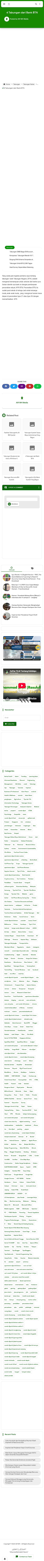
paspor (27, 1129)
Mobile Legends (9, 1209)
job (27, 1292)
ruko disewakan (21, 1053)
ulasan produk (8, 1375)
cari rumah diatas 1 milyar (28, 1273)
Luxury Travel (32, 920)
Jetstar (14, 989)
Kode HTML (15, 1190)
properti (13, 810)
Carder (37, 1155)
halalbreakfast (8, 1125)
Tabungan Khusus (18, 966)
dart (36, 837)
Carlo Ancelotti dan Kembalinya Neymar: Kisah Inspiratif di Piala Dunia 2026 (20, 1441)
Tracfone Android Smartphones (22, 909)
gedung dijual (22, 1288)
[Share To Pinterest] (29, 386)
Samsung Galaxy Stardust (12, 1231)
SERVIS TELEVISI (9, 1098)
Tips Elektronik (8, 1254)
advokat (11, 1262)
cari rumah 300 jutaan (11, 1117)
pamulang (7, 1303)
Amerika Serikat (9, 1064)
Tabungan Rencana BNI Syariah (11, 478)
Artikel (6, 1144)
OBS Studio (25, 1209)
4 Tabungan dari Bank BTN (32, 457)
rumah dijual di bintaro (11, 920)
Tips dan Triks (15, 894)
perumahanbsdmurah (25, 1011)
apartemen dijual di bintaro (12, 1265)
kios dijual (12, 1129)
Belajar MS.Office (29, 1144)
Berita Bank (33, 860)
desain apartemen (25, 1281)
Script (34, 1231)
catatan (6, 1277)
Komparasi (22, 989)
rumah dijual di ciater (29, 1330)
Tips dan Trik (27, 799)
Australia (25, 954)
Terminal (7, 1250)
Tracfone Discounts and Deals (23, 901)
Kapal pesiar (20, 1087)
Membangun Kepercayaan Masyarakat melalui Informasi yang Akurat (20, 1466)
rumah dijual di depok (27, 977)
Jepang (6, 1190)
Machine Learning (15, 1201)
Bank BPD (27, 1023)
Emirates (20, 958)
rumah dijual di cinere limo (12, 1334)
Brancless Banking (21, 886)
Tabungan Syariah (27, 863)
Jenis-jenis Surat (31, 1186)
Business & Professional (11, 791)
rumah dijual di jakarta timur (12, 1345)
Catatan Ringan (9, 936)
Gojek (24, 1076)
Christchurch (8, 985)
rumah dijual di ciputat (11, 977)
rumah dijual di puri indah (12, 1356)
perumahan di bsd (27, 1303)
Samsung (7, 890)
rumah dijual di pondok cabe (20, 951)
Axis (20, 1144)
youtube (23, 920)
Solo (18, 1243)
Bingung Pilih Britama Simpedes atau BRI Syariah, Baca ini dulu (23, 259)
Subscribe (10, 724)
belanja (6, 1000)
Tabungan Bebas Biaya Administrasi (15, 837)
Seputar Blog (24, 939)
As (14, 844)
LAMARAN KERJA (9, 1193)
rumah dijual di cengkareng (12, 1330)
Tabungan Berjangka (10, 943)
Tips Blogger (16, 1250)
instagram (36, 947)
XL (5, 1262)
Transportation (23, 943)
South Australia (18, 996)
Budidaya (23, 1072)
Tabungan (12, 788)
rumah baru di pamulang (11, 1133)
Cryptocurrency (9, 879)
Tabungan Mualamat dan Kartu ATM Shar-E (12, 457)
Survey (23, 1102)
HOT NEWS (20, 1178)
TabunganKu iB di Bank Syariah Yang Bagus (32, 478)
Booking (26, 1152)
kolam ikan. (16, 1296)
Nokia (15, 917)
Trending (23, 776)
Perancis (15, 939)
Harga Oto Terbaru (31, 958)
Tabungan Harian (26, 803)
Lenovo (6, 992)
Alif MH (17, 1544)
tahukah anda (28, 1019)
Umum (31, 837)
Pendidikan (7, 882)
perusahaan (8, 1307)
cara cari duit (27, 1265)
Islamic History (31, 985)
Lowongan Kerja (32, 1197)
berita (6, 810)
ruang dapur (8, 1311)
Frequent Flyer (19, 985)
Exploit (28, 1167)
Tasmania (7, 909)
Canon (31, 932)
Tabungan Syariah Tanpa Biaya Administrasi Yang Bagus (32, 435)
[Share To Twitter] (14, 386)
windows (28, 822)
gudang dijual (32, 1288)
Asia (34, 825)
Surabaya (23, 924)
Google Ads (29, 1174)
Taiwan (29, 1106)
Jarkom (30, 1030)
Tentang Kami (31, 966)
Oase (25, 1091)
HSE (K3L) (18, 784)
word (24, 1061)
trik (22, 822)
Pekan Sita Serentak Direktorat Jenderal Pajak (20, 1460)
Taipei (23, 1106)
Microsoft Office (27, 1205)
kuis (5, 1300)
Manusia (29, 1087)
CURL (30, 1155)
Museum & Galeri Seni (24, 992)
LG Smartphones (9, 1197)
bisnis (32, 917)
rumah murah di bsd (10, 1364)
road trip (20, 973)
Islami (16, 776)
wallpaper (19, 905)
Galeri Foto (29, 1026)
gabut (6, 1288)
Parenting (22, 1212)
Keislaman (7, 917)
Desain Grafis (20, 936)
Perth (21, 1095)
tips (5, 788)
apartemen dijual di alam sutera (14, 856)
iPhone (36, 1125)
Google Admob (18, 1174)
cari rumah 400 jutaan (22, 1004)
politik (21, 1307)
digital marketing (25, 1121)
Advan (31, 1061)
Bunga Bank (22, 1155)
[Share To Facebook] (6, 386)
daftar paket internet (10, 1281)
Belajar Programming (10, 1148)
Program (29, 1216)
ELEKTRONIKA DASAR (10, 1167)
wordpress (7, 981)
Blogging (35, 981)
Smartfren (7, 996)
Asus (28, 981)
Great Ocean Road (10, 1080)
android (33, 791)
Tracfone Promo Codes (21, 852)
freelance (34, 1284)
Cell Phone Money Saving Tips (20, 898)
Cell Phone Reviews (23, 867)
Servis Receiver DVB (32, 1239)
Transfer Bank (18, 882)
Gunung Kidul (22, 1080)
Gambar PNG (16, 1171)
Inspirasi (28, 788)
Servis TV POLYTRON (10, 1038)
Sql (13, 1246)
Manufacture (18, 962)
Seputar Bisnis (18, 1235)
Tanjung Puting (8, 1110)
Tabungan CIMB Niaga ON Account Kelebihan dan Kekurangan (23, 252)
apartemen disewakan (32, 996)
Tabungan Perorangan (11, 807)
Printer (16, 924)
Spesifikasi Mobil (9, 1042)
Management (8, 784)
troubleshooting (9, 954)
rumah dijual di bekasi (28, 1133)
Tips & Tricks (21, 871)
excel (34, 1121)
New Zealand (28, 962)
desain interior (8, 905)
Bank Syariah (26, 875)
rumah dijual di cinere (10, 1057)
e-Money (22, 1008)
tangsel (17, 1372)
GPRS (34, 1167)
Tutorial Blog (8, 970)
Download (30, 936)
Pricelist (34, 1095)
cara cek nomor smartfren (25, 1269)
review (14, 848)
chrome (34, 1004)
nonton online (32, 1300)
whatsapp (18, 1061)
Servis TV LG (28, 1098)
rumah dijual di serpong (27, 1057)
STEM (30, 810)
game (31, 894)
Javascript (21, 818)
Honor (15, 1182)
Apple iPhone (33, 1140)
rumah (16, 1311)
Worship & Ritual (9, 947)
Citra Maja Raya (25, 1159)
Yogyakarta (20, 947)
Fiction (34, 898)
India (19, 1083)
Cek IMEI (7, 1159)
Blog (5, 1152)
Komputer (31, 989)
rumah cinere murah (27, 1311)
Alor (5, 1140)
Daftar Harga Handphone (22, 1163)
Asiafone (13, 1144)
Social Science (23, 917)
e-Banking (24, 860)
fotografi (27, 882)
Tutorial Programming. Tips (24, 1254)
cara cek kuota (30, 1000)
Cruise (15, 1026)
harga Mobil (15, 1049)
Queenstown (33, 1220)
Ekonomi (22, 780)
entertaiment (19, 1284)
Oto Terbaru (8, 901)
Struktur (26, 1246)
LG (26, 1193)
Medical (36, 807)
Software (34, 939)
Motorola (18, 1091)
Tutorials (20, 788)
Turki (35, 1110)
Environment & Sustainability (27, 848)
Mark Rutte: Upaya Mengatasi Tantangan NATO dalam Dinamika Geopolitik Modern (20, 1454)
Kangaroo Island (9, 1087)
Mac (5, 1201)
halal (5, 973)
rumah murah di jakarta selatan (28, 1364)
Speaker (6, 1246)
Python (24, 1220)
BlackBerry (7, 1072)
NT (37, 936)
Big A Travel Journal (26, 1068)
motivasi (7, 1011)
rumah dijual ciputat (32, 1318)
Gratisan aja (32, 1076)
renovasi (36, 1307)
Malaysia (33, 886)
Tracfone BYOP (26, 1110)
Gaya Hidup (26, 1171)
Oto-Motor (7, 852)
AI (26, 1136)
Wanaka (17, 1114)
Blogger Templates (15, 1152)
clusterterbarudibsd (10, 1008)
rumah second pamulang (11, 1368)
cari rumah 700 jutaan (11, 1273)
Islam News (28, 795)
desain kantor (8, 1284)
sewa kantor (8, 1061)
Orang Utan (7, 1095)
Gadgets (7, 1171)
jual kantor (34, 1292)
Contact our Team (24, 1556)
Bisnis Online (22, 932)
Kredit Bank (24, 1190)
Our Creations (21, 879)
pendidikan (16, 1303)
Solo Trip (24, 1243)
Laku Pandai (20, 1197)
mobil (25, 784)
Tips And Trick (17, 890)
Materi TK (7, 1205)
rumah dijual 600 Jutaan (11, 1015)
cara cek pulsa (8, 1004)
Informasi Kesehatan (10, 780)
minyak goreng (20, 1300)
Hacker (28, 1178)
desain (28, 947)
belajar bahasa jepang (29, 1114)
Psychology (7, 814)
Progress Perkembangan (11, 1220)
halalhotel (28, 1125)
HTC (30, 1080)
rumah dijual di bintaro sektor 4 (13, 1322)
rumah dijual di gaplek (29, 1334)
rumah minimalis (9, 1360)
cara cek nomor (9, 1269)
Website (24, 894)
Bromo (6, 1155)
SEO (36, 962)
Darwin (13, 958)
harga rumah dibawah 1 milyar (21, 928)
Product (6, 822)
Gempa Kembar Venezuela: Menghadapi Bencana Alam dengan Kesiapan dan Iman (21, 1473)
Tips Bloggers (26, 1250)
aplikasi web (31, 818)
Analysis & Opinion (26, 807)
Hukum (22, 1182)
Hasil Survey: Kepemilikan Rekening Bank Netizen (23, 267)
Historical (20, 844)
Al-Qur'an (27, 905)
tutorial (20, 795)
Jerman (6, 989)
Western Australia (33, 1258)
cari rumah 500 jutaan (27, 1117)
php (15, 1307)
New (23, 1034)
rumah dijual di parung (11, 1353)
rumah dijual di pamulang (12, 875)
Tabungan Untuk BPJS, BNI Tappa (21, 263)
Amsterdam (28, 1064)
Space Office (34, 1243)
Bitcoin (34, 1148)
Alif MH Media (22, 403)
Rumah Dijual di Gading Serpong (23, 1224)
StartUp (18, 1246)
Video (16, 1258)
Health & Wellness (9, 795)
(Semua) (20, 1136)
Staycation (15, 1102)
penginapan (7, 799)
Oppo (31, 1091)
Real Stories (8, 833)
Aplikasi (24, 1140)
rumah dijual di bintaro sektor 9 (13, 1326)
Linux (13, 992)
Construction (8, 1163)
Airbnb (14, 932)
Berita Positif (8, 776)
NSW (17, 1209)
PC (5, 1212)
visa (37, 977)
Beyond (14, 1068)
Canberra (32, 1072)
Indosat (6, 1186)
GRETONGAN (16, 1076)
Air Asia (6, 932)
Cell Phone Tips (9, 863)
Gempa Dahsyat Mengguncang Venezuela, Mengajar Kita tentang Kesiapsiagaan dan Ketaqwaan (19, 1481)
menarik (6, 951)
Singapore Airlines (25, 1038)
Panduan (30, 879)
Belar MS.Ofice (24, 1148)
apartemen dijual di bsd (11, 860)
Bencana (7, 1068)
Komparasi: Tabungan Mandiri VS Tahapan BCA (23, 255)
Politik (27, 1095)
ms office (13, 973)
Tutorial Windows (20, 970)
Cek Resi (14, 1159)
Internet (22, 829)
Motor (30, 829)
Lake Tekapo (15, 1034)
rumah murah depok (23, 1360)
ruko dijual (32, 1049)
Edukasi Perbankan (26, 841)
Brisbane (34, 1152)
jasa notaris (7, 1292)
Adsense (21, 981)
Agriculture (17, 799)
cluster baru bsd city (10, 1121)
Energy (6, 894)
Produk (35, 905)
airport (18, 1262)
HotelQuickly (22, 1030)
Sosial (6, 829)
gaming (13, 1288)
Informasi (14, 1186)
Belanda (33, 954)
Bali (38, 913)
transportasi (14, 841)
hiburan (24, 1049)
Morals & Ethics (30, 844)
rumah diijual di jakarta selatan (13, 1318)
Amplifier (19, 1064)
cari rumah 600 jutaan (11, 1045)
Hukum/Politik (30, 1182)
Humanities (14, 829)
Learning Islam (33, 776)
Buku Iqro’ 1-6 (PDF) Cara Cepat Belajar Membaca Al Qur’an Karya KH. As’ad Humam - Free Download (25, 587)
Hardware (7, 1182)
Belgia (6, 958)
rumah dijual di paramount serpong (15, 1349)
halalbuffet (19, 1125)
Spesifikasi (7, 966)
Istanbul (26, 1083)
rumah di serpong (9, 1315)
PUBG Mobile (13, 1212)
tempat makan (26, 1372)
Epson (22, 1167)
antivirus (25, 1262)
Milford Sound (8, 1091)
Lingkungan (26, 825)
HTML (36, 1080)
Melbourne (7, 924)
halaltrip (6, 1049)
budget (32, 1042)
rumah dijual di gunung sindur (13, 1337)
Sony (35, 1098)
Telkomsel (7, 844)
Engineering (31, 780)
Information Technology (11, 803)
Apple (18, 954)
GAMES (6, 1076)
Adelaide (7, 1023)
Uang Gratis (8, 1258)
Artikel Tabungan (29, 913)
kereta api (7, 1296)
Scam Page (26, 1231)
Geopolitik (17, 814)
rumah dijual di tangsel (29, 1356)
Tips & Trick (32, 924)
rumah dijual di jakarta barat (12, 1019)
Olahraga (7, 939)
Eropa (18, 863)
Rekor (9, 1224)
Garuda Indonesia (9, 1030)
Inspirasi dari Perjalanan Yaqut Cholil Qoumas (20, 1448)
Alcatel (32, 1136)
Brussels (13, 1155)
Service (19, 1098)
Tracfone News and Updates (12, 913)
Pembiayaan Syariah (10, 1216)
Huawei (13, 1083)
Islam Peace (25, 791)
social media (8, 1372)
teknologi (34, 951)
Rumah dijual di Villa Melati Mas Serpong (16, 1228)
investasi (30, 1008)
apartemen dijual (9, 867)
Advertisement (16, 1023)
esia (27, 1284)
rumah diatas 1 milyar (24, 1315)
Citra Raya (7, 1026)
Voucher (22, 1258)
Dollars (35, 1163)
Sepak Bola (7, 1235)
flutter (6, 841)
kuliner (6, 898)
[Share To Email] (22, 386)
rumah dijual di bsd (10, 818)
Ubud (5, 1114)
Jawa (21, 1186)
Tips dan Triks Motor (30, 890)
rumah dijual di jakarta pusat (13, 1341)
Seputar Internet (9, 871)
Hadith (6, 1083)
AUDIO (35, 928)
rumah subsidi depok (28, 1368)
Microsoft (16, 1205)
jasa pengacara (18, 1292)
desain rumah (31, 871)
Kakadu (6, 1034)
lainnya (11, 1300)
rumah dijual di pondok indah (29, 1353)
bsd (29, 970)
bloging (13, 1000)
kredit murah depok (28, 1296)
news (24, 814)
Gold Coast (7, 1174)
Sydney (6, 848)
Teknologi (32, 784)
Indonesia (18, 825)
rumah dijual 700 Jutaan (29, 1015)
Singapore (15, 822)
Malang (33, 1201)
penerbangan (8, 825)
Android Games (14, 1140)
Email (21, 1026)
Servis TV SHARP (9, 1243)
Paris (15, 1095)
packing (19, 1129)
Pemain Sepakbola (33, 1212)
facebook (35, 970)
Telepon (34, 1246)
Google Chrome (9, 1178)
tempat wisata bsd (10, 1136)
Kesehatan (7, 962)
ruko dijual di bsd (9, 1053)
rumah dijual (22, 810)
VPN (11, 1114)
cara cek (21, 1000)
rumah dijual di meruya (31, 1345)
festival (6, 928)
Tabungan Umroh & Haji (11, 1106)
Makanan (26, 1201)
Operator (34, 1209)
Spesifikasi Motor (22, 1042)
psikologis (28, 1307)
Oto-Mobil (30, 1034)
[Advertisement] (22, 54)
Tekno (17, 1110)
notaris (14, 1011)
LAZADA (19, 1193)
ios (5, 1129)
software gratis (9, 886)
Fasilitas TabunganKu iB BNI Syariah (11, 434)
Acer (14, 981)
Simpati (16, 833)
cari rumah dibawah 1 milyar (29, 1045)
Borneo (16, 1072)
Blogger (35, 1023)
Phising (21, 1216)
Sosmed (6, 1102)
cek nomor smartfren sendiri (20, 1277)
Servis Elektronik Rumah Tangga (14, 1239)
